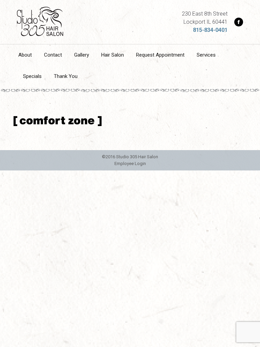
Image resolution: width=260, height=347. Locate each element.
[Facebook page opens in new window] (238, 22)
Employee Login (130, 163)
